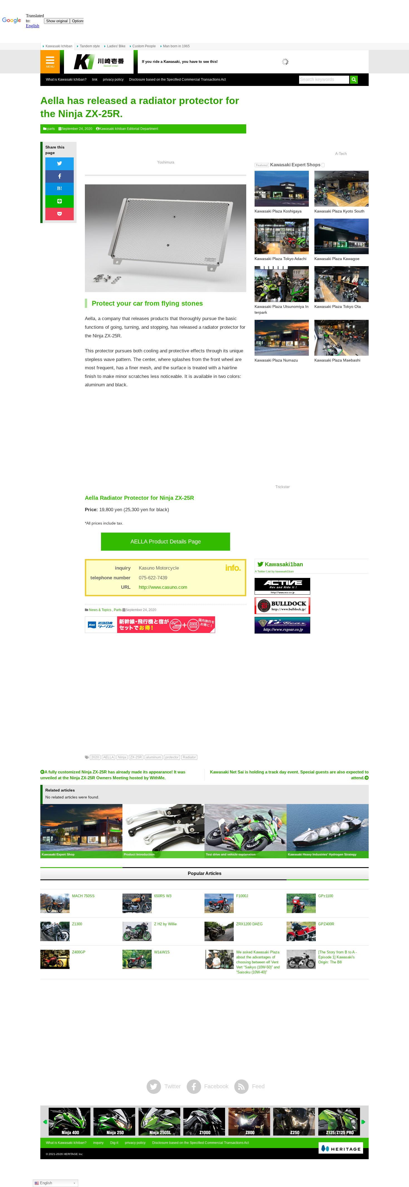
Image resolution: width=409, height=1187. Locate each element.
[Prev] (45, 1121)
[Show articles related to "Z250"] (249, 1122)
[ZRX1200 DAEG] (219, 931)
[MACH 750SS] (55, 903)
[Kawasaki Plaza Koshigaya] (282, 189)
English (45, 1183)
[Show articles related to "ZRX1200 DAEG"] (339, 1122)
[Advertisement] (165, 442)
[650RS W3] (137, 903)
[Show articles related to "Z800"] (204, 1122)
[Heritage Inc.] (340, 1148)
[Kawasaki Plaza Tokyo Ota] (341, 284)
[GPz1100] (301, 903)
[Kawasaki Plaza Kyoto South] (341, 189)
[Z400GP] (55, 959)
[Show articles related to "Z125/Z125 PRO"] (294, 1122)
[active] (282, 592)
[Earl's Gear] (282, 631)
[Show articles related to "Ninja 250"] (69, 1122)
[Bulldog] (282, 612)
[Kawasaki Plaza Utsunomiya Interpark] (282, 284)
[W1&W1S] (137, 959)
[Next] (363, 1121)
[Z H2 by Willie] (137, 931)
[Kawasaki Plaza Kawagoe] (341, 236)
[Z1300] (55, 931)
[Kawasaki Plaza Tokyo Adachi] (282, 236)
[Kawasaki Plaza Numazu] (282, 338)
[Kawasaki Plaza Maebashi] (341, 338)
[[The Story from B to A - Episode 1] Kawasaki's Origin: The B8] (301, 959)
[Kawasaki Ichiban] (99, 62)
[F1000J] (219, 903)
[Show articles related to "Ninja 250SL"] (114, 1122)
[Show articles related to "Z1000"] (159, 1122)
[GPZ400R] (301, 931)
